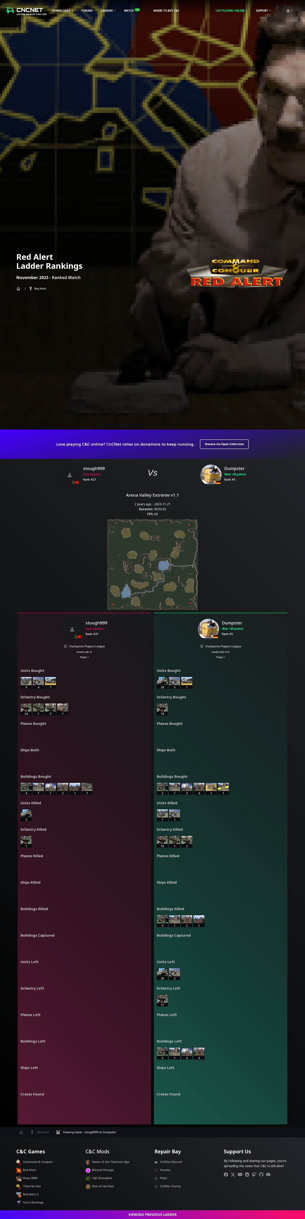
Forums (86, 10)
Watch (131, 10)
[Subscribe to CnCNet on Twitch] (255, 1174)
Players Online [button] (230, 10)
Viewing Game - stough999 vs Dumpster (86, 1132)
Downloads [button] (61, 10)
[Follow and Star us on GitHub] (262, 1174)
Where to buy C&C (166, 10)
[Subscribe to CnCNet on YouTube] (241, 1174)
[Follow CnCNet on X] (234, 1174)
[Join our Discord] (269, 1174)
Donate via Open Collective (224, 444)
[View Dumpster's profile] (211, 475)
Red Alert (37, 288)
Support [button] (262, 10)
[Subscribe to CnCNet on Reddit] (248, 1174)
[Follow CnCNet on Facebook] (227, 1174)
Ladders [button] (107, 10)
